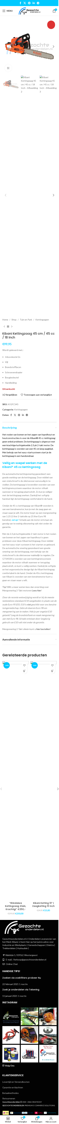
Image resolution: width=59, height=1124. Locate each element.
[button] (5, 46)
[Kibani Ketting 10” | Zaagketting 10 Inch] (43, 780)
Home (5, 319)
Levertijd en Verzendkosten (16, 1081)
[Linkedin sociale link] (34, 3)
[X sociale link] (24, 3)
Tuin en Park (26, 319)
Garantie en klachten (12, 1087)
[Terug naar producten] (8, 326)
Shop (14, 319)
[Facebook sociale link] (20, 3)
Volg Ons (9, 1065)
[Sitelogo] (29, 10)
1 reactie (23, 984)
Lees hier (36, 590)
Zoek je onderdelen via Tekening (20, 989)
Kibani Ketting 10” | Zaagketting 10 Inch (43, 904)
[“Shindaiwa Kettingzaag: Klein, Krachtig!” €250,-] (15, 780)
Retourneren (8, 1098)
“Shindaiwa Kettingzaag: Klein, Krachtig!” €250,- (15, 906)
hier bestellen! (43, 629)
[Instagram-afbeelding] (11, 1016)
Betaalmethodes (10, 1093)
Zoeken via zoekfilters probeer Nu (21, 977)
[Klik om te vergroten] (8, 68)
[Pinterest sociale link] (29, 3)
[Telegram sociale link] (38, 3)
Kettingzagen (42, 319)
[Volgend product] (12, 326)
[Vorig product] (4, 326)
